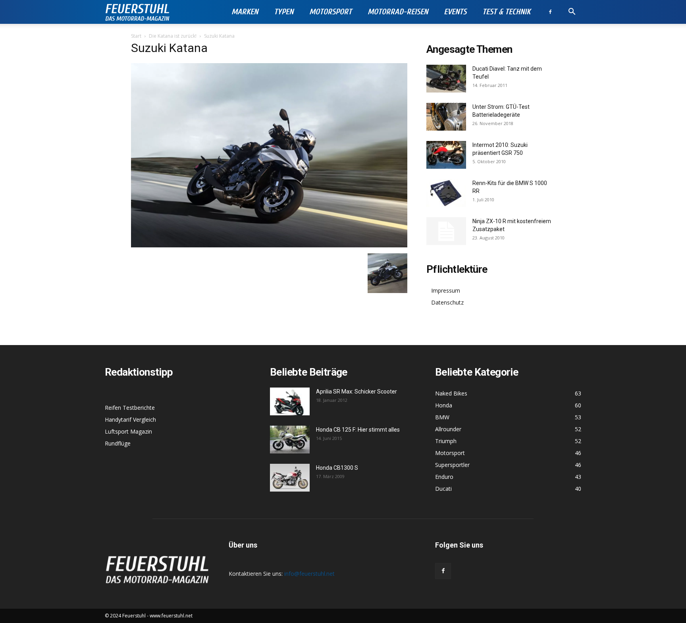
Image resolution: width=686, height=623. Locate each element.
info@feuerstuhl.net (309, 573)
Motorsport (330, 11)
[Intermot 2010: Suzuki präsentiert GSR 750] (446, 155)
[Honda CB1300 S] (290, 478)
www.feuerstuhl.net (171, 615)
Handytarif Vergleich (130, 419)
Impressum (445, 290)
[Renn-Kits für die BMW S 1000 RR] (446, 193)
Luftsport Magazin (128, 431)
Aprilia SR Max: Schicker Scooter (356, 391)
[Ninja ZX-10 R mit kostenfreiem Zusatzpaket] (446, 231)
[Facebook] (550, 12)
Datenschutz (447, 302)
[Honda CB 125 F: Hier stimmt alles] (290, 439)
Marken (244, 11)
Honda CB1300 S (337, 468)
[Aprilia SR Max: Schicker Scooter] (290, 401)
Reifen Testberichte (130, 407)
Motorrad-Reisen (398, 11)
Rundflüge (118, 443)
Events (455, 11)
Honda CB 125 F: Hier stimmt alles (358, 429)
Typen (283, 11)
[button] (571, 12)
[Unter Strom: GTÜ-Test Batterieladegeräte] (446, 117)
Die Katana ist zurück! (173, 36)
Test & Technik (506, 11)
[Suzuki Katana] (269, 245)
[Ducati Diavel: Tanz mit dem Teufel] (446, 79)
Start (136, 36)
